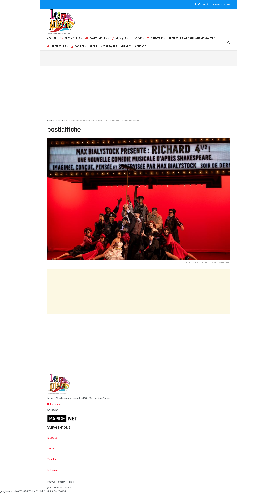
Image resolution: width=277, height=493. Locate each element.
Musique (121, 38)
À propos (126, 46)
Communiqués (98, 38)
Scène (138, 38)
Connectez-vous (222, 4)
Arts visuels (72, 38)
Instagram (52, 470)
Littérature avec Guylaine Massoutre (191, 38)
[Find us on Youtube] (204, 4)
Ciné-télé (157, 38)
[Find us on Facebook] (195, 4)
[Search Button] (228, 42)
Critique (59, 120)
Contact (140, 46)
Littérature (58, 46)
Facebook (52, 438)
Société (79, 46)
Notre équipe (109, 46)
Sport (93, 46)
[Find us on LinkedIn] (208, 4)
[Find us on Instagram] (199, 4)
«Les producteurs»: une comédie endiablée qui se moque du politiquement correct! (102, 120)
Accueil (52, 38)
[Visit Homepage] (61, 21)
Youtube (51, 459)
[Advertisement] (171, 21)
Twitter (51, 448)
